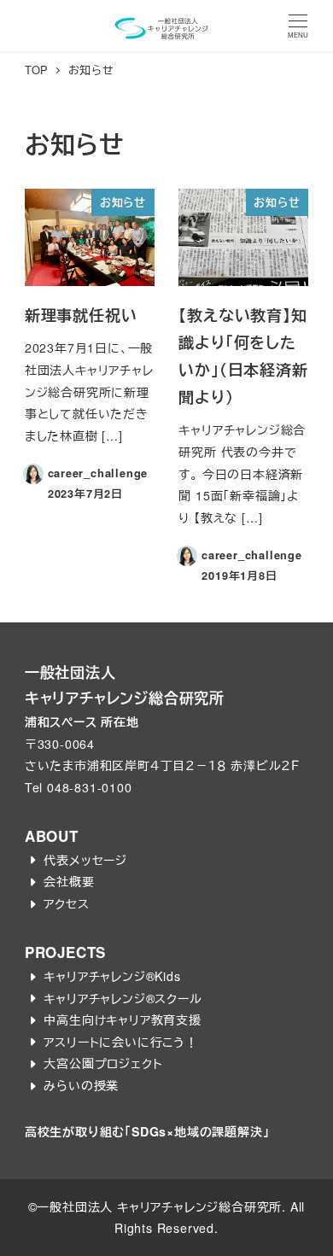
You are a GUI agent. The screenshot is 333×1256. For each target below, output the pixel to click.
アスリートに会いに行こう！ (120, 1041)
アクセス (66, 903)
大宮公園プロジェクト (103, 1063)
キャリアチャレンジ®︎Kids (112, 975)
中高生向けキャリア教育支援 (122, 1019)
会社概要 (69, 881)
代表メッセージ (85, 859)
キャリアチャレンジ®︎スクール (123, 998)
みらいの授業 (81, 1085)
